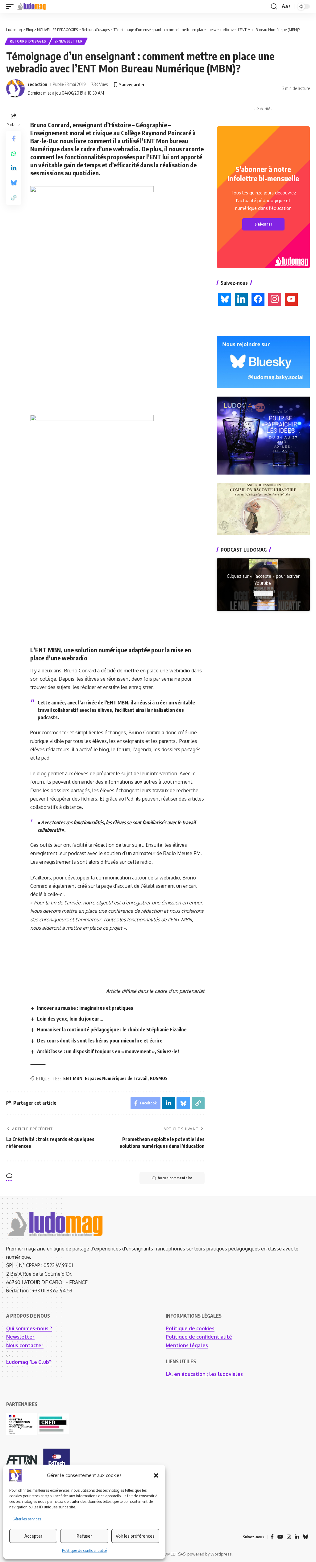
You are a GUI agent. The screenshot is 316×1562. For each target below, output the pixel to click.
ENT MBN (72, 1078)
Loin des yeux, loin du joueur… (70, 1019)
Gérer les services (26, 1519)
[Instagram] (289, 1537)
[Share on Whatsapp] (13, 153)
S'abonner (263, 224)
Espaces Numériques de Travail (116, 1078)
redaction (37, 84)
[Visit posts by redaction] (15, 88)
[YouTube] (280, 1537)
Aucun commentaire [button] (175, 1178)
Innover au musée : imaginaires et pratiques (85, 1008)
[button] (156, 1475)
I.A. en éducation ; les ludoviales (204, 1374)
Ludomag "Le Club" (28, 1362)
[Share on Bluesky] (13, 182)
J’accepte (263, 593)
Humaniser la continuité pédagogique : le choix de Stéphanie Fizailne (112, 1029)
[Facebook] (272, 1537)
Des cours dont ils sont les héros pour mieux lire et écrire (100, 1041)
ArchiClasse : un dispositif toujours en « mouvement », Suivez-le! (108, 1051)
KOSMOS (159, 1078)
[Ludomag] (31, 6)
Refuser (84, 1536)
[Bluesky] (305, 1537)
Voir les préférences (135, 1536)
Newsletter (20, 1337)
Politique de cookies (190, 1328)
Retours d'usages (28, 41)
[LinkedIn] (297, 1537)
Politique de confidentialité (84, 1550)
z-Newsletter (68, 41)
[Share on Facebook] (13, 138)
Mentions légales (187, 1345)
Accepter (33, 1536)
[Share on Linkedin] (13, 168)
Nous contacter (25, 1345)
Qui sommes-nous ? (29, 1328)
